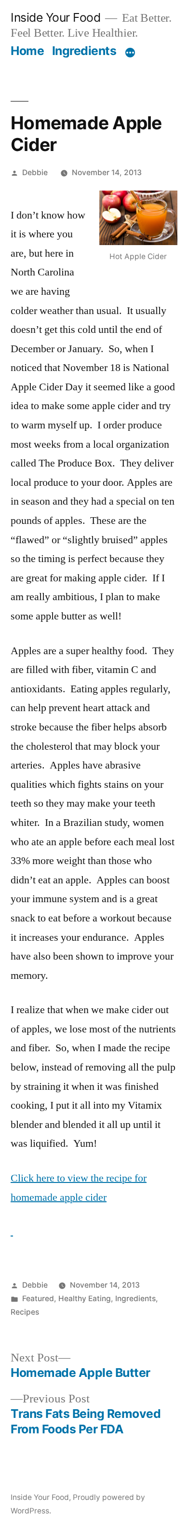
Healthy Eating (84, 1298)
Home (27, 50)
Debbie (35, 172)
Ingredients (84, 50)
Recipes (25, 1312)
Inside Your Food (55, 17)
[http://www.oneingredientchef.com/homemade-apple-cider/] (12, 1231)
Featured (38, 1298)
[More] (130, 52)
